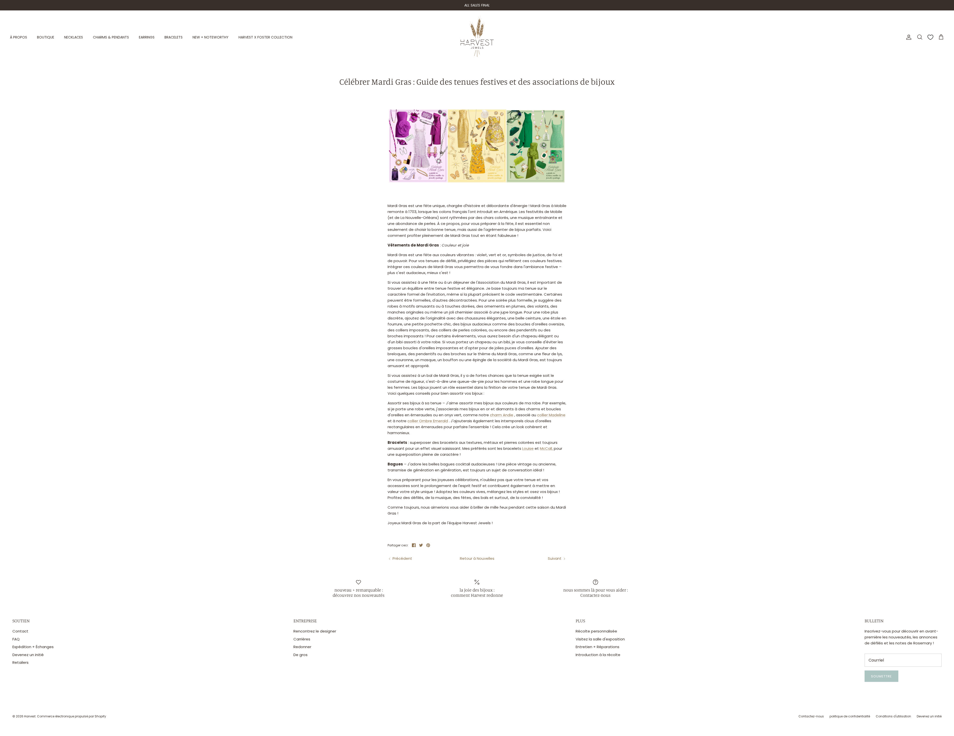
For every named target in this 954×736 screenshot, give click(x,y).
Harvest (30, 716)
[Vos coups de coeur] (930, 37)
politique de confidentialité (850, 716)
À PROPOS (18, 37)
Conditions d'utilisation (893, 716)
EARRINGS (147, 37)
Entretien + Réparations (597, 646)
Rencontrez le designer (314, 631)
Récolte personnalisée (596, 631)
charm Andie (501, 415)
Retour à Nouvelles (477, 558)
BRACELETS (173, 37)
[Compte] (908, 37)
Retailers (20, 662)
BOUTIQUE (45, 37)
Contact (20, 631)
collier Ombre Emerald (427, 420)
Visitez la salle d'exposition (600, 639)
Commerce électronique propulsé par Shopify (71, 716)
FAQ (16, 639)
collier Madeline (551, 415)
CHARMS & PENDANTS (111, 37)
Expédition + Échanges (33, 646)
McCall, (546, 448)
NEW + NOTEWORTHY (211, 37)
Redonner (302, 646)
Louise (528, 448)
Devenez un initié (28, 654)
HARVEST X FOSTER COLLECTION (265, 37)
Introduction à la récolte (598, 654)
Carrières (301, 639)
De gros (300, 654)
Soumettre (881, 676)
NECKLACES (73, 37)
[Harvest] (477, 37)
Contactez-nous (811, 716)
